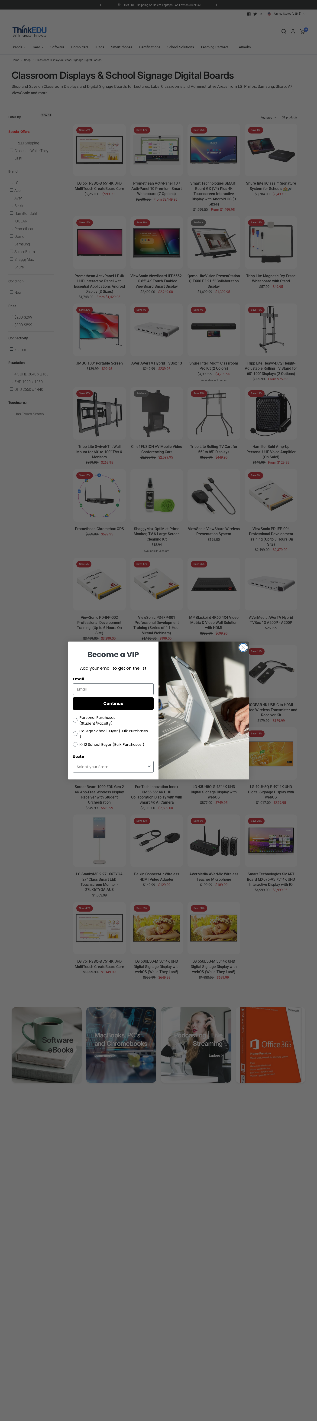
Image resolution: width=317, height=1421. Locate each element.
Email (78, 679)
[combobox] (112, 766)
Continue (113, 703)
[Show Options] (149, 766)
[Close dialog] (243, 647)
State (78, 756)
